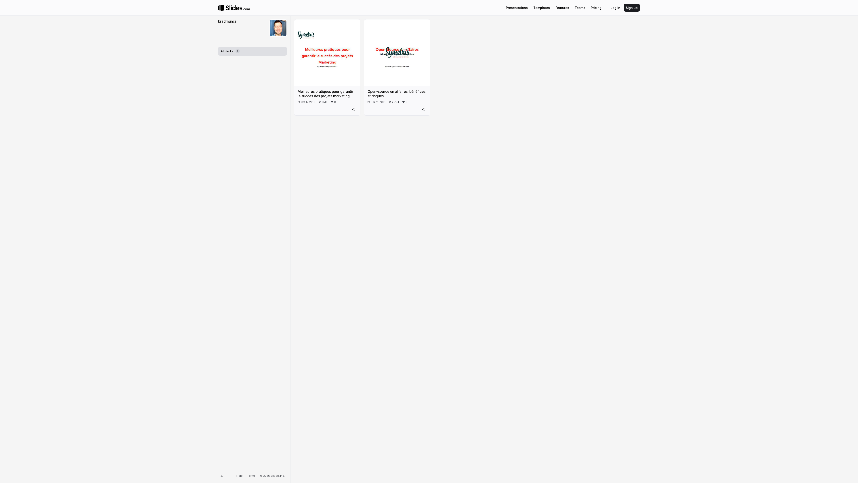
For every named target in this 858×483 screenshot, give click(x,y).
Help (239, 475)
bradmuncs (227, 21)
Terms (251, 475)
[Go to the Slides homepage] (221, 8)
